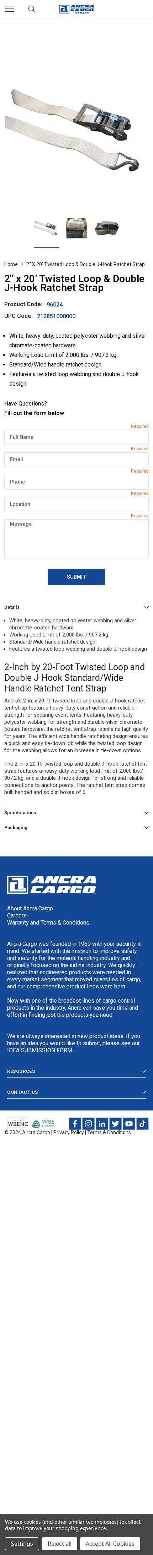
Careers (17, 915)
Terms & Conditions (109, 1132)
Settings (22, 1544)
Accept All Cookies (110, 1544)
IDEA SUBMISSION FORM (39, 1050)
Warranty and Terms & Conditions (48, 922)
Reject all (60, 1544)
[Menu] (9, 9)
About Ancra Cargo (30, 908)
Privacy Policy (68, 1132)
